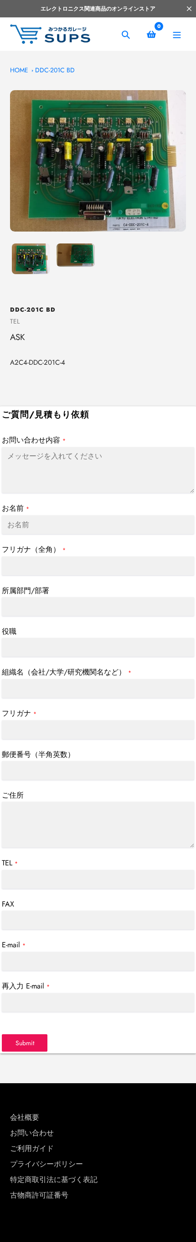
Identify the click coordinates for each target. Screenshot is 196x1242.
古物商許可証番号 (39, 1195)
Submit (24, 1043)
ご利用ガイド (32, 1148)
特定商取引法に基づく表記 (54, 1179)
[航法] (176, 34)
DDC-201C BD (55, 70)
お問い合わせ (32, 1133)
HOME (19, 70)
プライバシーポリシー (46, 1164)
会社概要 (24, 1117)
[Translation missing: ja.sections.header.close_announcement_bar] (189, 8)
